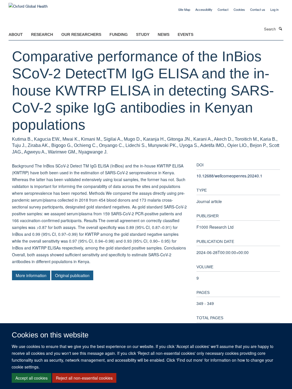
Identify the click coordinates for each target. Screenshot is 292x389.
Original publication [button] (72, 275)
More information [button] (31, 275)
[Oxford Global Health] (28, 4)
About (16, 34)
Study (142, 34)
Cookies (239, 9)
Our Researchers (81, 34)
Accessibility (203, 9)
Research (42, 34)
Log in (274, 9)
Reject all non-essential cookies (84, 378)
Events (185, 34)
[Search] (280, 28)
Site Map (184, 9)
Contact (223, 9)
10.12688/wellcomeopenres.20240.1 (229, 176)
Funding (119, 34)
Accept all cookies (31, 378)
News (163, 34)
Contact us (257, 9)
